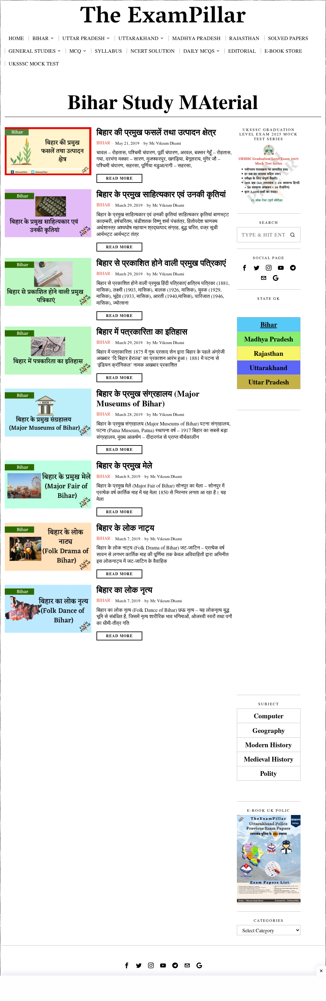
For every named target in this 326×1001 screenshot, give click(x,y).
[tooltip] (244, 268)
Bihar (103, 143)
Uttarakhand (268, 367)
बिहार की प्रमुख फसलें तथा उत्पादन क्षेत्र (156, 132)
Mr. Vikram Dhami (165, 143)
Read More (119, 178)
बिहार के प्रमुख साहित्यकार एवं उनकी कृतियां (161, 194)
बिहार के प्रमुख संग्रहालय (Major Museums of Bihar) (148, 398)
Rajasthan (268, 353)
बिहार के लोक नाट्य (125, 528)
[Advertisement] (269, 512)
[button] (293, 234)
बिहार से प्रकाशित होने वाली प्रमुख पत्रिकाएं (161, 263)
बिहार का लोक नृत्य (124, 590)
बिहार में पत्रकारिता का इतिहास (141, 331)
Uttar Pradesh (268, 382)
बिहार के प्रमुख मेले (124, 465)
